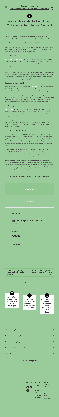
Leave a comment (29, 201)
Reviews (29, 28)
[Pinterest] (19, 236)
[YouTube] (13, 236)
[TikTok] (16, 236)
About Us (37, 382)
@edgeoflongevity (17, 244)
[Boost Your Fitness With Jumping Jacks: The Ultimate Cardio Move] (29, 217)
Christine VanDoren (29, 189)
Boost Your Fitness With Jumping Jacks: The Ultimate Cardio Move (27, 221)
